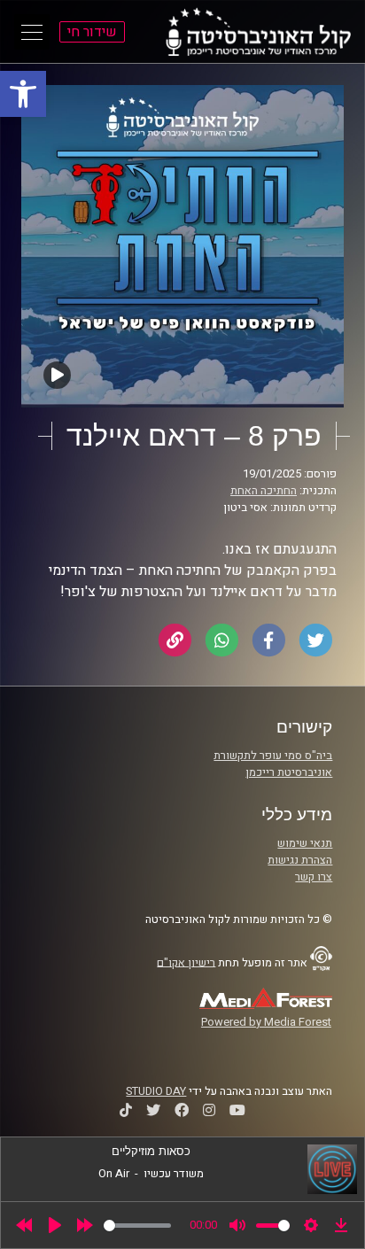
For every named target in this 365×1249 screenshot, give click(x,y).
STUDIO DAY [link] (156, 1091)
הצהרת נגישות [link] (300, 860)
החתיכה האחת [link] (263, 491)
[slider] (137, 1225)
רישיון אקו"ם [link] (186, 962)
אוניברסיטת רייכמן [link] (288, 772)
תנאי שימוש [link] (304, 843)
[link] (23, 94)
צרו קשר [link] (313, 877)
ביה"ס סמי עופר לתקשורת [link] (273, 756)
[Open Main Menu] (32, 32)
